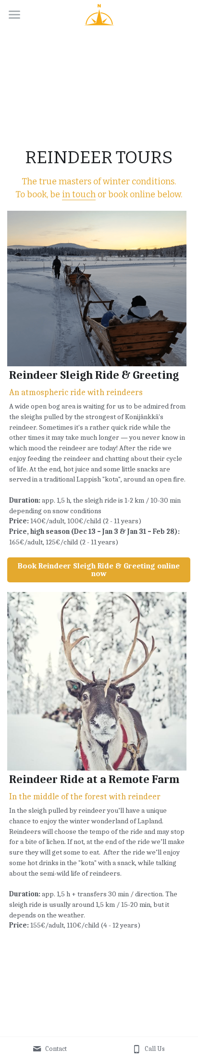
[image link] (99, 14)
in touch (79, 194)
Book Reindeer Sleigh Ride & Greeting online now (99, 570)
